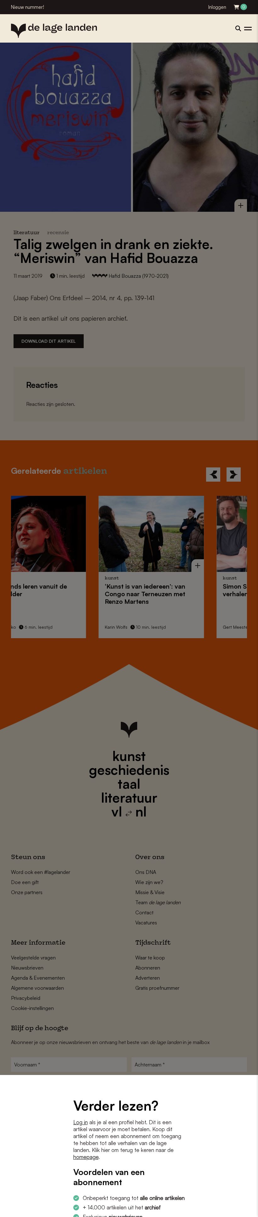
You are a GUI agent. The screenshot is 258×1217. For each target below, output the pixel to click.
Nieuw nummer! (27, 7)
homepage (85, 1157)
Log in (80, 1122)
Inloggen (217, 7)
